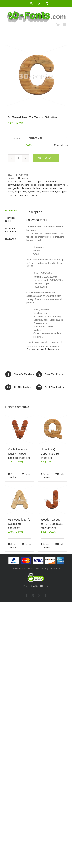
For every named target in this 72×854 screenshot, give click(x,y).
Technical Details (10, 220)
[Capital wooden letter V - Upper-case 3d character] (19, 429)
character (54, 181)
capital (39, 181)
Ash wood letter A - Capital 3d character (19, 523)
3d (15, 181)
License (16, 138)
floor (65, 185)
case (46, 181)
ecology (58, 185)
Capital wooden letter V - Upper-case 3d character (19, 453)
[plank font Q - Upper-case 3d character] (52, 429)
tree (52, 191)
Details (28, 474)
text (38, 191)
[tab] (13, 210)
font (10, 188)
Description (11, 210)
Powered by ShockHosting (36, 586)
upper (63, 191)
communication (15, 185)
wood (34, 195)
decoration (39, 185)
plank (10, 191)
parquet (52, 188)
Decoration (23, 178)
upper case (13, 195)
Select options (13, 476)
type (57, 191)
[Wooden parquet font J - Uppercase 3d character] (52, 499)
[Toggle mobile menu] (65, 24)
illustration (27, 188)
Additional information (10, 230)
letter (45, 188)
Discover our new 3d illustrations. (43, 349)
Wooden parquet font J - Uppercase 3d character (52, 523)
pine (60, 188)
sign (24, 191)
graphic (16, 188)
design (49, 185)
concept (28, 185)
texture (45, 191)
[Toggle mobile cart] (58, 24)
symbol (31, 191)
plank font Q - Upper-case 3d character (50, 453)
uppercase (25, 195)
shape (18, 191)
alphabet (27, 181)
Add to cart (46, 158)
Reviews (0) (11, 238)
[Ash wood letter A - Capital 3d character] (19, 499)
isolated (37, 188)
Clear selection (61, 145)
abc (19, 181)
